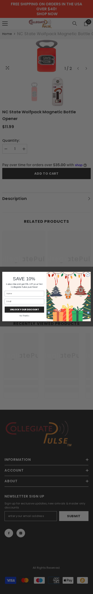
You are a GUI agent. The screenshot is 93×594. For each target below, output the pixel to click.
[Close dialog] (88, 274)
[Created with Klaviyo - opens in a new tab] (46, 321)
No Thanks (24, 315)
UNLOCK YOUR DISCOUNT (24, 309)
